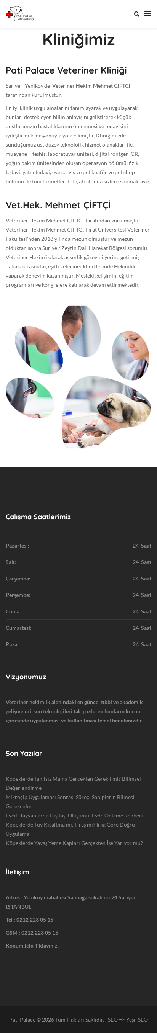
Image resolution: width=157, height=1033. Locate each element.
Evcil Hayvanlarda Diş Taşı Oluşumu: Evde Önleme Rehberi (74, 815)
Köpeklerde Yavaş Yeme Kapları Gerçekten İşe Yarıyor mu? (74, 843)
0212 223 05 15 (34, 919)
